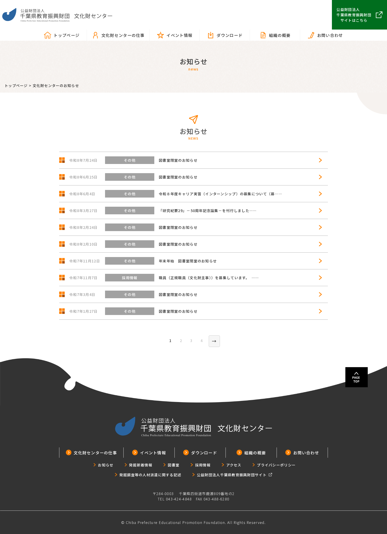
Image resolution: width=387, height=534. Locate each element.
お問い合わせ (330, 35)
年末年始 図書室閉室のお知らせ (188, 261)
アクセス (233, 465)
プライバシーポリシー (276, 465)
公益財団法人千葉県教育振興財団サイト (232, 474)
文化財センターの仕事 (123, 35)
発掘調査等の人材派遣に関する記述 (150, 474)
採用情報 (203, 465)
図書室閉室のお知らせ (178, 160)
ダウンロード (230, 35)
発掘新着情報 (140, 465)
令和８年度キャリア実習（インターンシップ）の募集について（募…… (220, 193)
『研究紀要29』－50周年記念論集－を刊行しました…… (208, 210)
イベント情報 (179, 35)
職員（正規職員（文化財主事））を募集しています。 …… (209, 277)
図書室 (173, 465)
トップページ (67, 35)
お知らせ (105, 465)
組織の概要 (279, 35)
